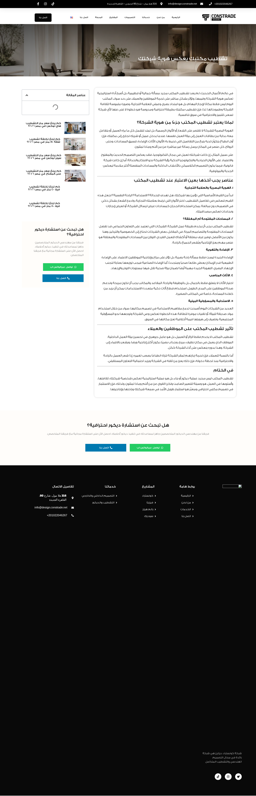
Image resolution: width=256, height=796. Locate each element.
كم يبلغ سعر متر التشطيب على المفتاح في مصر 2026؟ (43, 172)
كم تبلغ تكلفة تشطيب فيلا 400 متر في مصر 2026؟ (44, 188)
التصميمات (130, 17)
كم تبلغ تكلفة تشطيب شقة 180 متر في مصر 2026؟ (43, 140)
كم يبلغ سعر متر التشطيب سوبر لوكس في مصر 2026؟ (43, 157)
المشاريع (113, 17)
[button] (26, 95)
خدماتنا (146, 17)
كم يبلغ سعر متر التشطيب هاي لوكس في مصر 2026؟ (43, 124)
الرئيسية (176, 17)
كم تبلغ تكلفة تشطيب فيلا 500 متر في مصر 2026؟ (44, 453)
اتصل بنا (84, 17)
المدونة (98, 17)
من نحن (161, 17)
